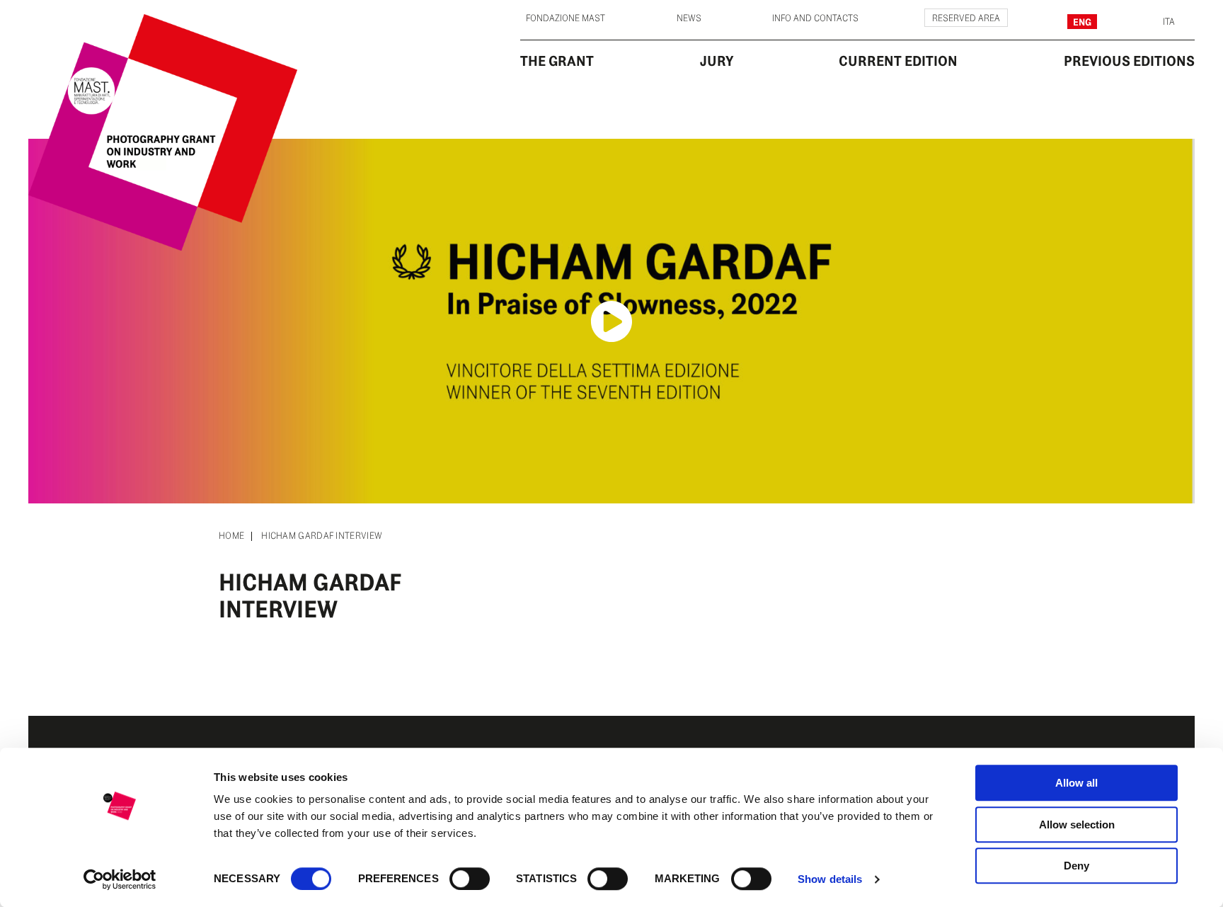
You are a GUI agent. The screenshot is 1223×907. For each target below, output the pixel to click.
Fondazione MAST (565, 18)
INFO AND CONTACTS (815, 18)
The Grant (557, 60)
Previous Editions (1129, 60)
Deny (1076, 866)
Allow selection (1077, 824)
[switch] (469, 878)
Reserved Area (966, 18)
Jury (716, 60)
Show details (830, 879)
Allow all (1076, 783)
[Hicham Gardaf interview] (611, 321)
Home (231, 536)
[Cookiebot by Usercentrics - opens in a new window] (120, 879)
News (689, 18)
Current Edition (898, 60)
